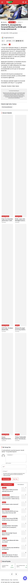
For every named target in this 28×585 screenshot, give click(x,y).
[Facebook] (11, 574)
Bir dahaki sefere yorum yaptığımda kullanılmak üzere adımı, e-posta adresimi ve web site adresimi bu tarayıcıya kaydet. (14, 474)
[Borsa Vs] (9, 2)
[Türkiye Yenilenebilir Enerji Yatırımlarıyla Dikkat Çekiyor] (20, 387)
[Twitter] (16, 574)
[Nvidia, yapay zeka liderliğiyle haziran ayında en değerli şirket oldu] (20, 169)
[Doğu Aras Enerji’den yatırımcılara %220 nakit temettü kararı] (7, 169)
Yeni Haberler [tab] (20, 484)
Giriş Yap (15, 479)
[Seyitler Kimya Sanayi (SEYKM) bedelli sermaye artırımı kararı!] (14, 518)
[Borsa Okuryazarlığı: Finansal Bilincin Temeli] (14, 533)
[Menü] (2, 2)
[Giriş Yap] (23, 2)
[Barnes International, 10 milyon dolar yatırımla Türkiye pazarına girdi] (14, 554)
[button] (25, 578)
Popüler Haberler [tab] (7, 484)
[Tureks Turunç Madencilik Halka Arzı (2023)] (14, 540)
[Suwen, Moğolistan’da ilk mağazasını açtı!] (7, 387)
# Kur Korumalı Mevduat (7, 107)
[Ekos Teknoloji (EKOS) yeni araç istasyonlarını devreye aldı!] (14, 511)
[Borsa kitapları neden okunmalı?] (14, 504)
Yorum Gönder (6, 479)
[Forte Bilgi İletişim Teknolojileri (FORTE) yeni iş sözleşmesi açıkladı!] (14, 525)
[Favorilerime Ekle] (9, 44)
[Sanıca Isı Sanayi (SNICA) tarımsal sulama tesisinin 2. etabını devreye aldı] (14, 496)
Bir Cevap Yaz (7, 447)
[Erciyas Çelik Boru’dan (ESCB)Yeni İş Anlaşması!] (14, 547)
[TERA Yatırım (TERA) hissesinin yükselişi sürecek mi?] (14, 489)
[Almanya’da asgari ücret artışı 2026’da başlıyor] (20, 278)
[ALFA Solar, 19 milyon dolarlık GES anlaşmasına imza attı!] (7, 278)
